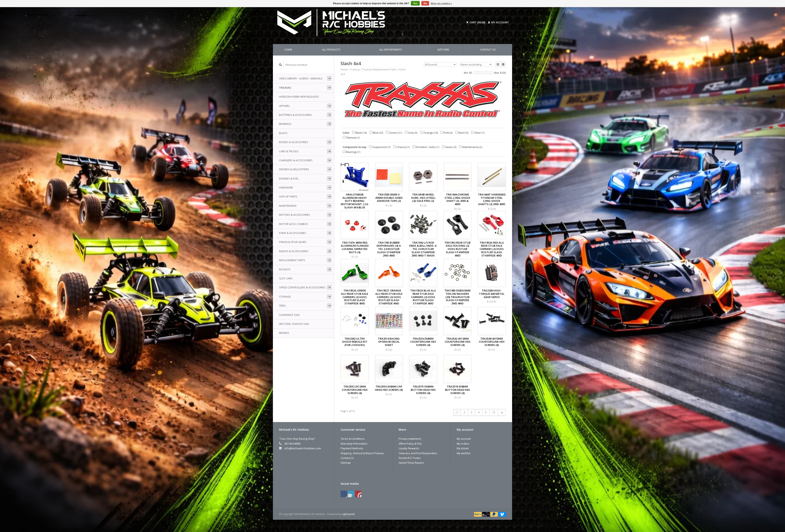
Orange (430, 132)
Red (463, 132)
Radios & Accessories (293, 251)
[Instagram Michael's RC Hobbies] (358, 494)
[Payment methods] (478, 514)
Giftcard (443, 49)
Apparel (284, 106)
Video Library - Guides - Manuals (301, 78)
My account (500, 22)
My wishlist (463, 453)
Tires (282, 305)
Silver (479, 132)
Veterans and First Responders (418, 453)
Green (395, 132)
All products (331, 49)
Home (288, 49)
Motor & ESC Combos (293, 224)
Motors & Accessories (294, 215)
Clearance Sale (289, 315)
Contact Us (488, 49)
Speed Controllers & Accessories (302, 287)
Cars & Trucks (288, 151)
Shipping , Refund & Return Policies (362, 453)
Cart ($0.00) (477, 22)
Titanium (352, 137)
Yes (415, 3)
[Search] (280, 65)
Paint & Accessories (292, 233)
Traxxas (285, 87)
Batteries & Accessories (295, 115)
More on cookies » (441, 3)
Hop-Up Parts (288, 196)
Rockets (284, 269)
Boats (283, 133)
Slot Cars (286, 278)
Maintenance (288, 206)
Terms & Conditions (353, 439)
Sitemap (346, 462)
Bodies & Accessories (293, 142)
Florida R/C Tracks (410, 458)
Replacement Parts (292, 260)
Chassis (403, 147)
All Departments (390, 49)
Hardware (286, 187)
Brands (284, 333)
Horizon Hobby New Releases (299, 96)
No (425, 3)
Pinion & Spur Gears (292, 242)
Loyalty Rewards (409, 448)
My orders (463, 443)
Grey (412, 132)
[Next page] (502, 412)
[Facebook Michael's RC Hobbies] (344, 494)
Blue (377, 132)
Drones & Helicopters (294, 169)
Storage (285, 296)
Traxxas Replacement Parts (379, 69)
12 (493, 412)
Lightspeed (348, 514)
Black (361, 132)
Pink (448, 132)
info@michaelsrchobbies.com (302, 448)
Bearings (285, 124)
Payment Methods (352, 448)
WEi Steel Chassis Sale (294, 324)
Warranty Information (354, 443)
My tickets (463, 448)
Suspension (381, 147)
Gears (450, 147)
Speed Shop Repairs (411, 462)
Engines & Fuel (289, 178)
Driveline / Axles (427, 147)
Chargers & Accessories (296, 160)
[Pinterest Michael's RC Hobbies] (351, 494)
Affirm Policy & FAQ (410, 443)
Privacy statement (410, 439)
